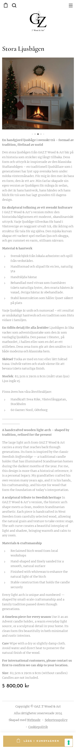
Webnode (34, 720)
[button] (14, 5)
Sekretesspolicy (56, 720)
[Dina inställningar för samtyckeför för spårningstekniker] (69, 743)
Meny (70, 5)
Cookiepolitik (38, 727)
